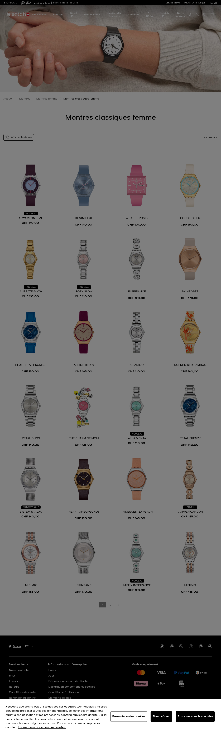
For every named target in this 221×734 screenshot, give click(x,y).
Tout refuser (161, 716)
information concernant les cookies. (42, 727)
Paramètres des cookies (128, 716)
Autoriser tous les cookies (195, 716)
